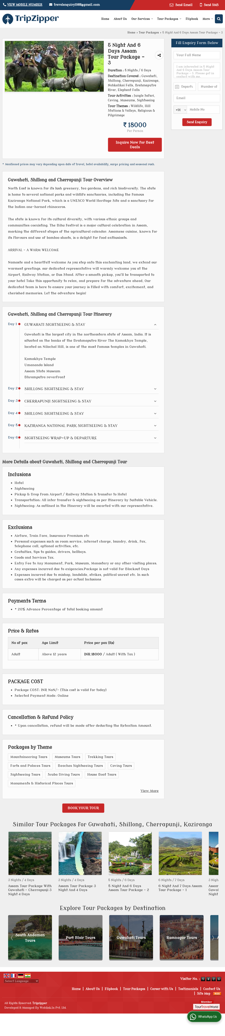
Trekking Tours (100, 757)
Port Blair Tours (32, 938)
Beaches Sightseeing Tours (80, 766)
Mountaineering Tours (28, 757)
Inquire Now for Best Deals (135, 144)
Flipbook (192, 18)
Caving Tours (121, 766)
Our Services (140, 18)
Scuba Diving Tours (64, 775)
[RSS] (217, 993)
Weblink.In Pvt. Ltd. (53, 1007)
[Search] (219, 18)
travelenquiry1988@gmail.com (77, 4)
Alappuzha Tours (184, 938)
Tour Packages (167, 18)
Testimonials (188, 989)
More (206, 18)
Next (212, 863)
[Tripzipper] (30, 19)
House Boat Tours (101, 775)
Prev (12, 863)
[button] (24, 4)
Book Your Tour (83, 808)
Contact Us (211, 989)
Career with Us (161, 989)
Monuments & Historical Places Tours (41, 783)
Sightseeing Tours (25, 775)
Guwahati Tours (83, 938)
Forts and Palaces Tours (30, 766)
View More (150, 791)
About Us (120, 18)
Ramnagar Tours (133, 938)
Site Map (203, 993)
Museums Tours (67, 757)
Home (105, 18)
